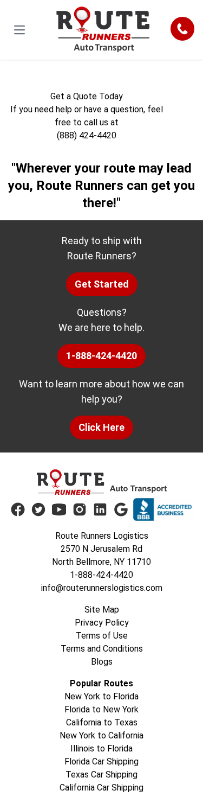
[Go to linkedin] (100, 509)
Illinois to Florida (101, 748)
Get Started (102, 284)
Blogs (102, 662)
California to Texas (101, 722)
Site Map (101, 609)
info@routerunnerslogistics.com (101, 588)
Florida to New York (101, 709)
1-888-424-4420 (101, 355)
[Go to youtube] (59, 509)
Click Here (101, 427)
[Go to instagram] (79, 509)
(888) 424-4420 (86, 135)
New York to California (101, 735)
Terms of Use (102, 635)
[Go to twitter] (38, 509)
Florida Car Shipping (101, 761)
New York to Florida (101, 696)
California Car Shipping (101, 787)
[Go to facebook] (18, 509)
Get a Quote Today (86, 96)
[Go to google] (121, 509)
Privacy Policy (102, 622)
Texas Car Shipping (101, 774)
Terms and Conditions (102, 648)
